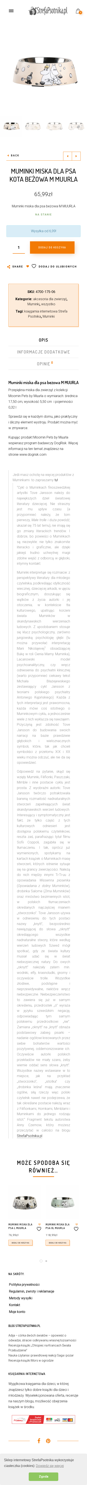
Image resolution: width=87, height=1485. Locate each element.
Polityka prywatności (24, 1285)
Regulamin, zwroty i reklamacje (31, 1291)
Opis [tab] (43, 339)
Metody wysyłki (20, 1298)
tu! (56, 480)
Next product (76, 156)
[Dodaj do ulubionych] (39, 1227)
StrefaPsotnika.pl (29, 1136)
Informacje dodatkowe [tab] (43, 351)
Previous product (67, 156)
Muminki (33, 304)
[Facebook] (39, 1442)
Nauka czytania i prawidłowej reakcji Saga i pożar (41, 1355)
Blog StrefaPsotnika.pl (24, 1326)
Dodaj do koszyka (20, 1243)
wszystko (48, 304)
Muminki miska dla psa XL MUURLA (58, 1226)
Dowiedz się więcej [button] (50, 1466)
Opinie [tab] (44, 363)
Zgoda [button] (43, 1476)
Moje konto (17, 1312)
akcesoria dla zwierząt (50, 299)
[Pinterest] (48, 1442)
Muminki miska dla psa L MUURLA (20, 1226)
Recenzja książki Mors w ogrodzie (30, 1360)
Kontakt (14, 1305)
